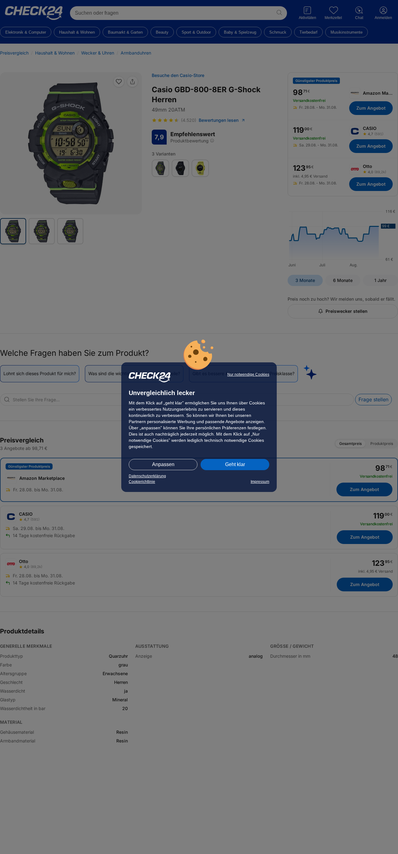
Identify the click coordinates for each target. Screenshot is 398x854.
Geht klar (235, 464)
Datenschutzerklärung (147, 476)
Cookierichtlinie (142, 481)
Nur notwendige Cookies (248, 374)
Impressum (260, 481)
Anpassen (163, 464)
